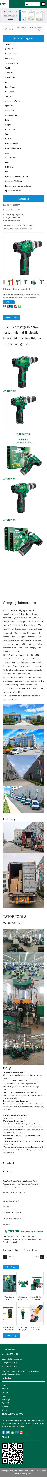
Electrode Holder (11, 143)
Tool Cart (8, 73)
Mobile (4, 1410)
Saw (7, 134)
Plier (7, 82)
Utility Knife (10, 129)
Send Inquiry (8, 302)
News (4, 1396)
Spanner (8, 96)
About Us (5, 1389)
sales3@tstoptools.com (11, 221)
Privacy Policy (27, 1474)
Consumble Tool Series (14, 181)
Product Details (11, 317)
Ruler (7, 120)
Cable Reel (9, 167)
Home (17, 28)
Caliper (8, 125)
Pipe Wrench (10, 87)
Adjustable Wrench (12, 101)
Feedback (5, 1407)
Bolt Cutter (9, 92)
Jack (7, 153)
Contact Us (5, 1403)
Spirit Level (9, 106)
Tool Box (8, 68)
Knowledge (6, 1400)
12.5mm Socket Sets (12, 63)
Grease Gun (9, 110)
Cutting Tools (10, 158)
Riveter (8, 139)
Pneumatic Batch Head (13, 1250)
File (6, 172)
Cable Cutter (10, 77)
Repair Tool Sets (11, 54)
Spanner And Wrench (13, 191)
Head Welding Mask (13, 148)
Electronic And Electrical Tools (17, 176)
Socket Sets (9, 59)
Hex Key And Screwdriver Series (18, 186)
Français (31, 4)
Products (23, 28)
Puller (7, 162)
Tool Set (8, 44)
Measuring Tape (11, 115)
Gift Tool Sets (10, 49)
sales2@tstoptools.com (11, 218)
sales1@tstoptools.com (17, 215)
